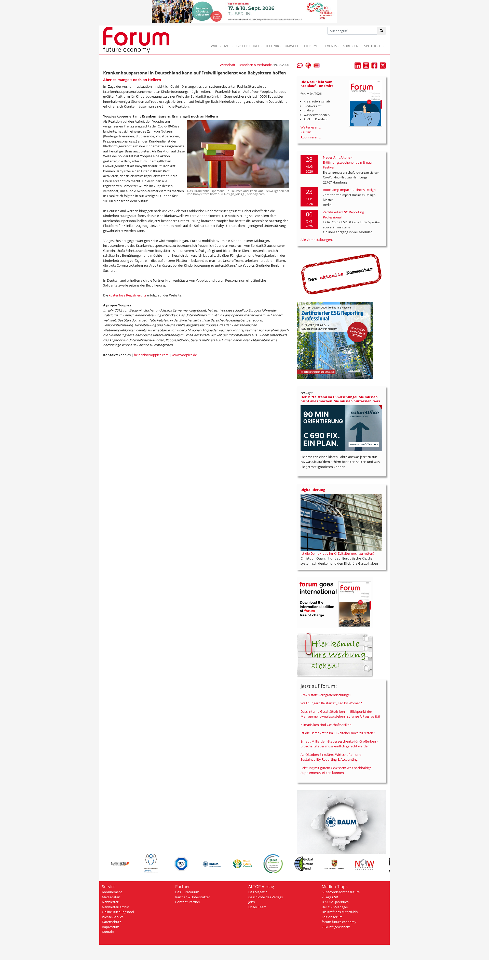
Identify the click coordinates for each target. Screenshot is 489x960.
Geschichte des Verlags (265, 897)
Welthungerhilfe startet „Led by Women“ (331, 703)
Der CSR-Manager (335, 907)
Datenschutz (111, 921)
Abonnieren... (311, 137)
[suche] (381, 31)
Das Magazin (257, 892)
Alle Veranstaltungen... (317, 239)
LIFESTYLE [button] (311, 46)
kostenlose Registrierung (127, 295)
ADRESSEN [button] (351, 46)
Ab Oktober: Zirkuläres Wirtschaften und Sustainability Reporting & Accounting (331, 757)
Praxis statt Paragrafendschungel (325, 695)
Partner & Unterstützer (192, 897)
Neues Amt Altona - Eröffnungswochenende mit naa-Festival (348, 162)
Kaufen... (307, 132)
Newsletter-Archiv (115, 907)
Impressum (110, 927)
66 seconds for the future (341, 892)
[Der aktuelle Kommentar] (341, 273)
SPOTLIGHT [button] (373, 46)
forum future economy (339, 921)
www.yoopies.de (184, 355)
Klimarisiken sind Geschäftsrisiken (326, 724)
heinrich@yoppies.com (151, 355)
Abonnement (112, 892)
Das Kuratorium (187, 892)
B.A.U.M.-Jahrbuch (335, 902)
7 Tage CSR (330, 897)
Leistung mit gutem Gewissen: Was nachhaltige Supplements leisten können (336, 770)
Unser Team (257, 907)
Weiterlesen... (311, 127)
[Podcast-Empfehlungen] (308, 65)
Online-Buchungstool (118, 912)
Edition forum (332, 917)
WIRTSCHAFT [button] (221, 46)
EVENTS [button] (331, 46)
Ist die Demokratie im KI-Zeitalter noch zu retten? (338, 553)
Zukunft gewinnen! (336, 927)
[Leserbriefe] (300, 65)
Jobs (251, 902)
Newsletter (110, 902)
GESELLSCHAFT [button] (248, 46)
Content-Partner (187, 902)
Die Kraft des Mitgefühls (340, 912)
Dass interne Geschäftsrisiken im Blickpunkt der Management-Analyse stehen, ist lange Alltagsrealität (340, 714)
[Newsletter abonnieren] (317, 65)
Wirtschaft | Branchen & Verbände (246, 64)
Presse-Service (113, 917)
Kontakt (108, 931)
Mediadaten (111, 897)
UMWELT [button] (291, 46)
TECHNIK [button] (272, 46)
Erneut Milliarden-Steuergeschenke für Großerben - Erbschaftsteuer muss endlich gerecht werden (339, 744)
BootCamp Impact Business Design (349, 189)
